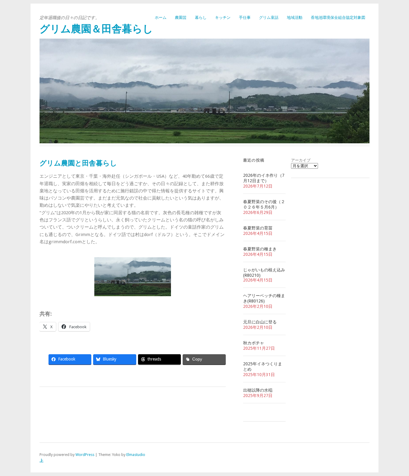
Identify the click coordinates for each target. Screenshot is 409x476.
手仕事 (245, 17)
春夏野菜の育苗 (257, 228)
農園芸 (181, 17)
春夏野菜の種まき (260, 249)
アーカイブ (300, 160)
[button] (49, 277)
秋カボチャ (253, 342)
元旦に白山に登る (260, 322)
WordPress (84, 454)
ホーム (160, 17)
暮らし (201, 17)
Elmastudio (135, 454)
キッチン (223, 17)
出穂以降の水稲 (257, 390)
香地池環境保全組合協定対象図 (338, 17)
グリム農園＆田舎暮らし (96, 29)
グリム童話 (268, 17)
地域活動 (294, 17)
